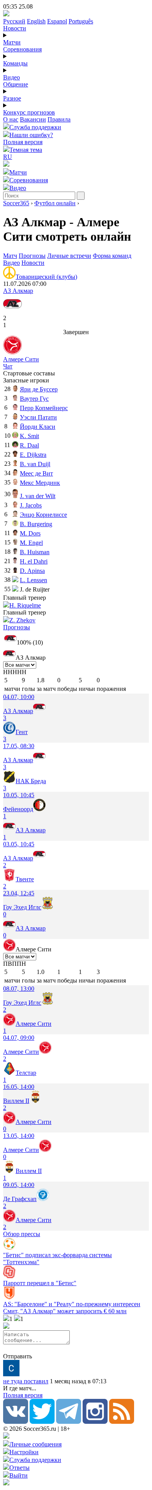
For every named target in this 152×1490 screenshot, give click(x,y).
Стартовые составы (29, 373)
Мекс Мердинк (40, 482)
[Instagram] (95, 1421)
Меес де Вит (36, 473)
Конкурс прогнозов (29, 112)
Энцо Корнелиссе (43, 514)
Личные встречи (69, 255)
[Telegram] (68, 1421)
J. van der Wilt (37, 496)
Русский (14, 21)
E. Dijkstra (33, 454)
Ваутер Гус (34, 398)
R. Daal (29, 445)
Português (81, 21)
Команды (15, 63)
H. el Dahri (34, 561)
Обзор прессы (21, 1234)
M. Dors (30, 533)
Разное (12, 98)
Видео (11, 77)
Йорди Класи (37, 426)
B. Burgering (36, 524)
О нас (10, 119)
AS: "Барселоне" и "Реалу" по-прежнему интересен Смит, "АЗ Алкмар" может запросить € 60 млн (71, 1307)
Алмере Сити (21, 359)
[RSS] (121, 1421)
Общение (15, 84)
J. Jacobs (31, 505)
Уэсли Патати (38, 417)
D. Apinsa (32, 570)
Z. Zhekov (22, 620)
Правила (59, 119)
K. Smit (29, 436)
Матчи (12, 42)
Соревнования (22, 49)
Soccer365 (16, 203)
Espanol (57, 21)
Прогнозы (32, 255)
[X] (42, 1421)
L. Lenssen (33, 580)
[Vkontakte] (15, 1421)
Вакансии (33, 119)
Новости (14, 28)
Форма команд (112, 255)
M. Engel (31, 542)
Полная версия (22, 142)
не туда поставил (25, 1381)
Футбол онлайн (55, 203)
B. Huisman (34, 552)
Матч (10, 255)
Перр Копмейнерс (44, 408)
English (36, 21)
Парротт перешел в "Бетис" (39, 1283)
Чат (7, 366)
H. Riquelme (25, 605)
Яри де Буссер (39, 389)
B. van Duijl (35, 464)
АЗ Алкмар (18, 290)
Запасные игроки (26, 380)
